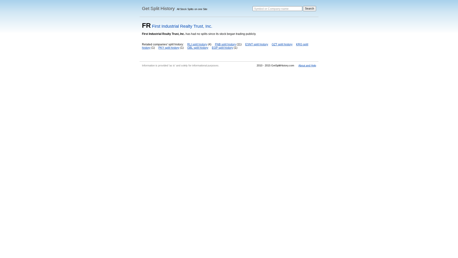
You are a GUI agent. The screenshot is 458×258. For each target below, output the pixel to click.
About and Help (307, 65)
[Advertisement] (229, 104)
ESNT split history (256, 44)
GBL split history (197, 47)
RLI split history (197, 44)
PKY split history (168, 47)
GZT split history (282, 44)
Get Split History (158, 8)
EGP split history (222, 47)
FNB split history (225, 44)
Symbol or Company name (271, 9)
